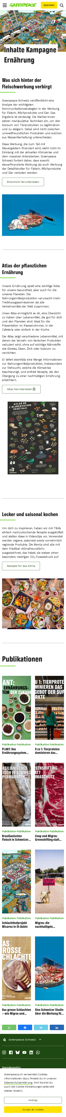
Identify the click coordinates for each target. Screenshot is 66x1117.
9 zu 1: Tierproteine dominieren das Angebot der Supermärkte (47, 751)
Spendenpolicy (11, 1067)
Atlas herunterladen (19, 389)
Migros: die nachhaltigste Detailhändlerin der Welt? (47, 924)
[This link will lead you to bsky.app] (18, 1053)
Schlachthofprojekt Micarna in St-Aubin (15, 924)
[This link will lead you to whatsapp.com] (38, 1053)
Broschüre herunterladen (23, 181)
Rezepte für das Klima (21, 566)
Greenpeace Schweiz (22, 1039)
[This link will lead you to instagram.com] (4, 1053)
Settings (33, 1100)
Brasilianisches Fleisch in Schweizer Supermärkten (15, 837)
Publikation (9, 744)
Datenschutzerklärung (18, 1082)
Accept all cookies (33, 1109)
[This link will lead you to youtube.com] (24, 1053)
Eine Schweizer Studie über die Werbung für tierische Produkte (49, 1011)
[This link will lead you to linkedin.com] (31, 1053)
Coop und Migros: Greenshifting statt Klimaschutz (47, 837)
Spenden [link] (48, 5)
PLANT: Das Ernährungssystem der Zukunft (14, 751)
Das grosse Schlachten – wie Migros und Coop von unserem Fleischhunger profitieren (16, 1011)
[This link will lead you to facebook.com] (11, 1053)
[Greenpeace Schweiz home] (24, 5)
